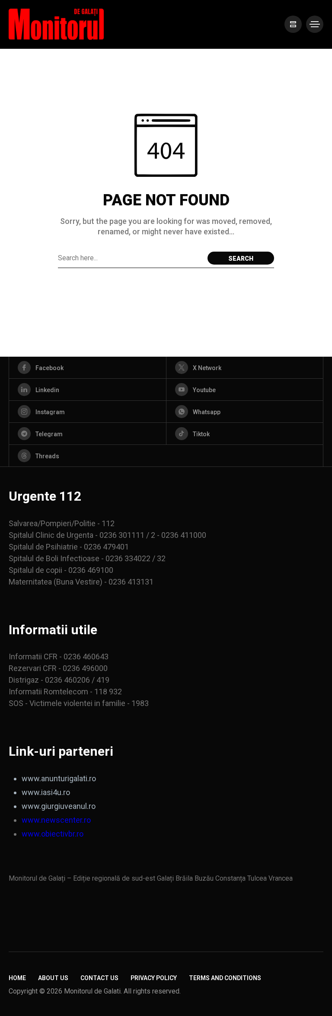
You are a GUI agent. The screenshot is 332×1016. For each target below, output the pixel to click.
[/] (293, 24)
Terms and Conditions (225, 977)
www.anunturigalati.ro (59, 778)
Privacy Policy (154, 977)
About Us (53, 977)
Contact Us (99, 977)
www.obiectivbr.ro (52, 833)
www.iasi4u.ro (46, 792)
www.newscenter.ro (56, 819)
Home (17, 977)
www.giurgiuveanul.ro (59, 806)
